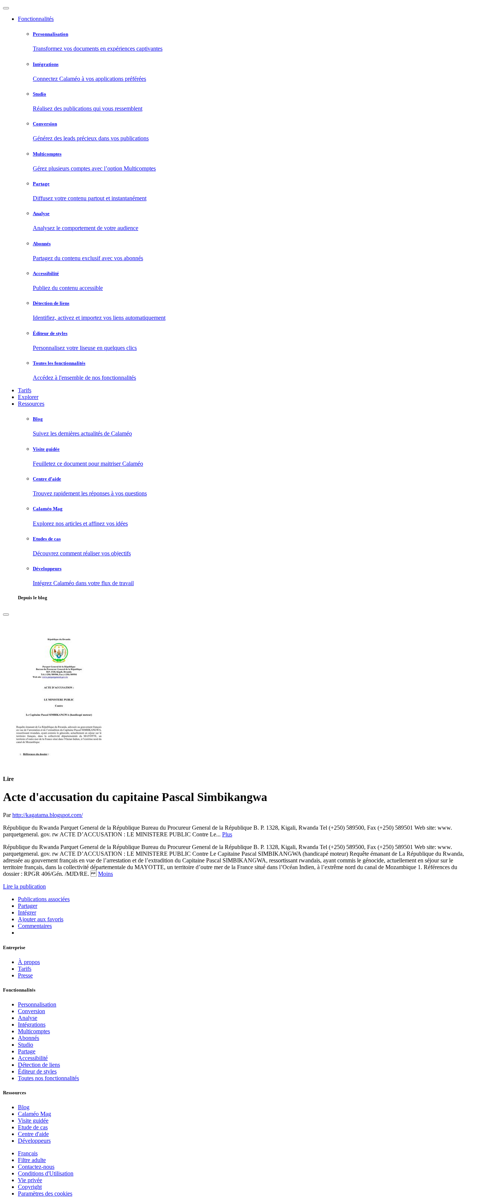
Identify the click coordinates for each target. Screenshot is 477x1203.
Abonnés (28, 1038)
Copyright (30, 1187)
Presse (25, 975)
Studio (25, 1044)
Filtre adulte (32, 1160)
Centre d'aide (33, 1134)
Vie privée (30, 1180)
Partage (26, 1051)
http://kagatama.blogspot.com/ (47, 815)
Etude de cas (33, 1127)
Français (28, 1153)
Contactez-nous (36, 1167)
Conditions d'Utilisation (45, 1173)
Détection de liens (39, 1065)
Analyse (27, 1018)
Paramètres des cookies (45, 1193)
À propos (29, 962)
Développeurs (34, 1140)
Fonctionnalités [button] (36, 19)
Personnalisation (37, 1004)
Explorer (28, 397)
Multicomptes (34, 1031)
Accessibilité (33, 1058)
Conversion (31, 1011)
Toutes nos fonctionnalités (48, 1078)
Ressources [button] (31, 404)
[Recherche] (6, 614)
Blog (23, 1107)
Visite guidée (33, 1120)
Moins (105, 874)
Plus (227, 834)
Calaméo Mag (34, 1114)
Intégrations (31, 1024)
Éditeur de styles (37, 1071)
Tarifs (24, 390)
